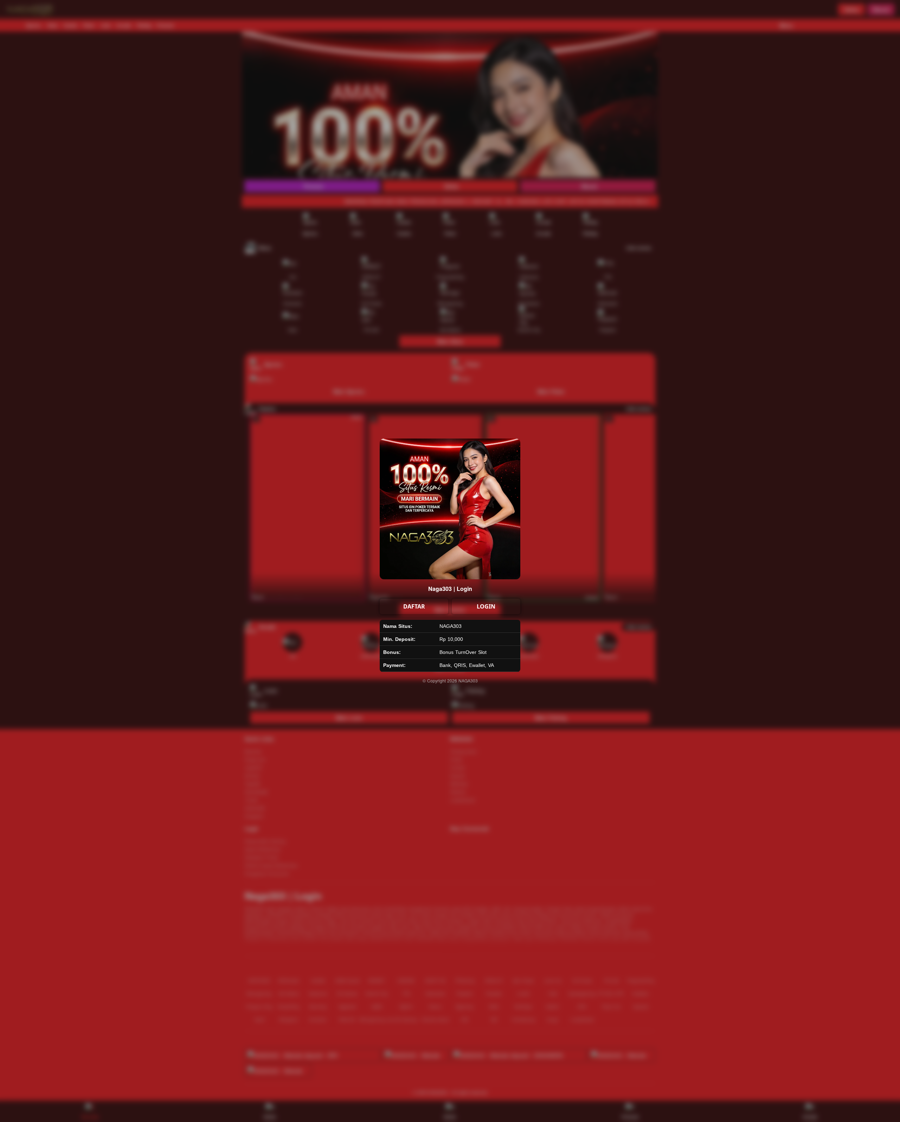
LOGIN (486, 606)
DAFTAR (414, 606)
